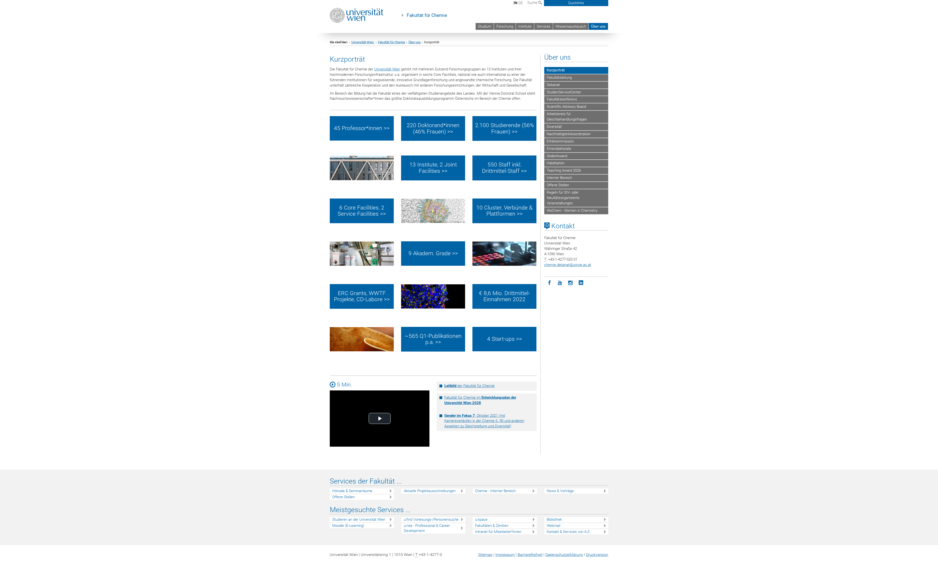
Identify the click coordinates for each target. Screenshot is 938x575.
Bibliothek (554, 519)
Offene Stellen (558, 185)
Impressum (505, 554)
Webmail (553, 525)
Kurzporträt (556, 70)
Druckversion (597, 554)
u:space (481, 519)
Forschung (504, 26)
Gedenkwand (557, 156)
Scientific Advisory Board (566, 106)
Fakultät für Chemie (427, 15)
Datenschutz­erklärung (564, 554)
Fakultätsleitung (559, 77)
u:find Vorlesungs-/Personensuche (431, 519)
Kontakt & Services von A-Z (568, 532)
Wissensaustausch (570, 26)
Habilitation (556, 163)
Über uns (598, 26)
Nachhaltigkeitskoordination (569, 134)
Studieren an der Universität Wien (358, 519)
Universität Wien (362, 42)
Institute (525, 26)
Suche (532, 2)
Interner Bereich (559, 178)
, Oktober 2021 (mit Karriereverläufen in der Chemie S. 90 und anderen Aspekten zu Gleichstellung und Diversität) (484, 421)
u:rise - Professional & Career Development (427, 528)
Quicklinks (576, 3)
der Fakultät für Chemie (469, 386)
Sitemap (485, 554)
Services (543, 26)
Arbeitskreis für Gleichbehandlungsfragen (567, 117)
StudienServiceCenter (564, 92)
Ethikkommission (560, 141)
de (520, 3)
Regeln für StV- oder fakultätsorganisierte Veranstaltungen (563, 197)
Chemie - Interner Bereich (495, 491)
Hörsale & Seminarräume (352, 491)
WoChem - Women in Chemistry (572, 210)
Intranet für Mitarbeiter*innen (498, 532)
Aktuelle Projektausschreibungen (430, 491)
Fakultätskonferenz (562, 99)
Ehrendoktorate (559, 148)
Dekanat (553, 85)
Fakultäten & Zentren (491, 525)
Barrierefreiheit (530, 554)
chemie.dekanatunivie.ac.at (567, 265)
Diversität (554, 126)
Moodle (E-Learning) (348, 525)
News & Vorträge (560, 491)
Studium (484, 26)
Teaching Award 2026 (564, 170)
